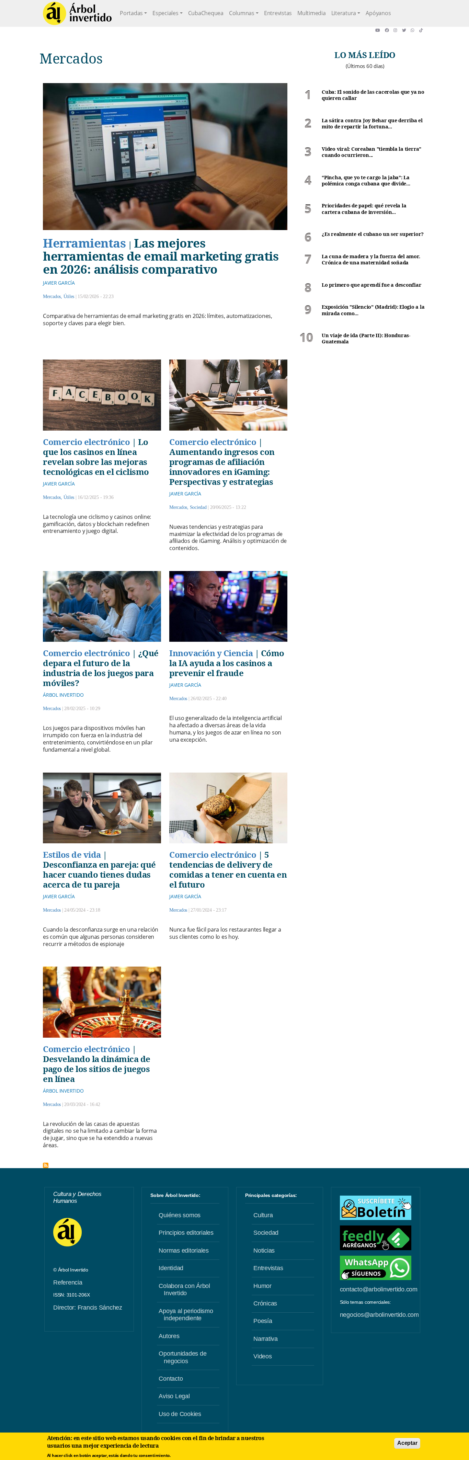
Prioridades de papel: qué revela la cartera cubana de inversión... (364, 209)
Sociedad (198, 507)
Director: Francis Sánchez (87, 1307)
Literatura (343, 13)
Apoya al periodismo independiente (186, 1315)
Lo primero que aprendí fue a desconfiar (371, 285)
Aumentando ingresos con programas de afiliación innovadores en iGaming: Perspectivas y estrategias (222, 466)
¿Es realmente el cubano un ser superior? (373, 234)
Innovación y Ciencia (211, 653)
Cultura (263, 1215)
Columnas (241, 13)
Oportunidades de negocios (182, 1357)
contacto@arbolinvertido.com (378, 1289)
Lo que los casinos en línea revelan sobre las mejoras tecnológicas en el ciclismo (96, 456)
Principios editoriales (186, 1232)
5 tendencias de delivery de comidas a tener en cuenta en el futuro (228, 869)
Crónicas (265, 1303)
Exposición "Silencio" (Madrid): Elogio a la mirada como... (373, 310)
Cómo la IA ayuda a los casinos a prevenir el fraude (226, 662)
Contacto (171, 1378)
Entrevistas (278, 13)
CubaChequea (206, 13)
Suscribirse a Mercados (45, 1165)
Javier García (59, 283)
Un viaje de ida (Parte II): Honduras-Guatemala (366, 338)
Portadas (131, 13)
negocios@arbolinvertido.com (379, 1314)
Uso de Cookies (180, 1414)
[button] (380, 30)
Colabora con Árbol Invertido (184, 1289)
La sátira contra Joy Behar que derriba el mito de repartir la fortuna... (372, 123)
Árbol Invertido (63, 695)
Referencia (67, 1282)
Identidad (171, 1268)
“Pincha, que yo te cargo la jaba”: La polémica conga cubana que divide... (366, 180)
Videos (262, 1356)
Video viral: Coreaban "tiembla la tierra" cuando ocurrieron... (371, 152)
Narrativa (265, 1338)
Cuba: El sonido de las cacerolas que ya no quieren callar (373, 95)
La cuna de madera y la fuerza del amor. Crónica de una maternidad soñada (371, 259)
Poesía (262, 1321)
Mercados (52, 296)
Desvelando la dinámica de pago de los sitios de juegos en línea (96, 1068)
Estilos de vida (72, 854)
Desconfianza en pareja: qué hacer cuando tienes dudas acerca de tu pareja (99, 874)
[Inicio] (77, 13)
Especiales (165, 13)
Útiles (69, 296)
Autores (169, 1336)
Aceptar (407, 1443)
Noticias (264, 1250)
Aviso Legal (174, 1396)
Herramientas (84, 243)
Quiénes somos (180, 1215)
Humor (262, 1285)
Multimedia (311, 13)
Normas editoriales (184, 1250)
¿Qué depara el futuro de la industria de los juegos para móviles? (101, 667)
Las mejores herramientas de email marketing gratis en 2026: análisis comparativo (160, 256)
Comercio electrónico (86, 441)
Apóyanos (378, 13)
